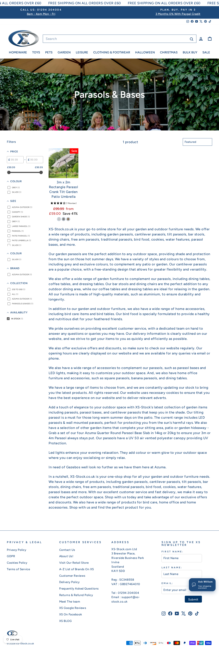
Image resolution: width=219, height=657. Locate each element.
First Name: (173, 551)
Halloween (145, 52)
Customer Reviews (72, 575)
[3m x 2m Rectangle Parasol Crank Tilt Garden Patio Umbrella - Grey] (63, 219)
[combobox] (119, 39)
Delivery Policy (69, 582)
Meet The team (69, 601)
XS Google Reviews (72, 608)
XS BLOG (65, 621)
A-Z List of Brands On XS (76, 569)
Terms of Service (18, 569)
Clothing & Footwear (111, 52)
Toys (36, 52)
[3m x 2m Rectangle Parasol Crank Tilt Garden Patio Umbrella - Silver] (59, 219)
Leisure (82, 52)
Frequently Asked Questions (79, 588)
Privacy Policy (16, 550)
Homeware (18, 52)
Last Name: (172, 567)
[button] (63, 203)
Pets (49, 52)
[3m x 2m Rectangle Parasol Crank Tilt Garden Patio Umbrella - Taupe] (68, 219)
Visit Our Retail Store (74, 562)
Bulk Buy (190, 52)
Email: (167, 583)
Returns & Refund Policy (76, 595)
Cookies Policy (17, 562)
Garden (64, 52)
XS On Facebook (70, 614)
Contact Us (67, 550)
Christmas (169, 52)
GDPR (11, 556)
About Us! (66, 556)
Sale (206, 52)
